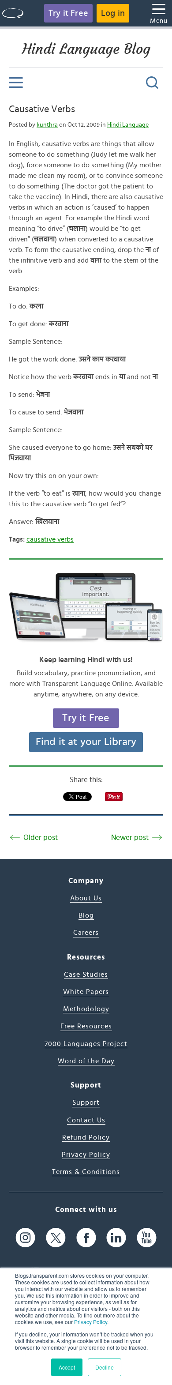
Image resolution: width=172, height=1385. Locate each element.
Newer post (130, 837)
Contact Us (86, 1120)
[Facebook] (86, 1238)
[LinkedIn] (116, 1238)
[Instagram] (25, 1238)
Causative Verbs (42, 109)
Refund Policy (86, 1137)
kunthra (47, 125)
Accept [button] (67, 1367)
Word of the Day (86, 1061)
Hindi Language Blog (86, 49)
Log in (113, 13)
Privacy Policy (90, 1321)
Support (86, 1102)
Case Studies (86, 974)
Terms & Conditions (86, 1171)
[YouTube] (147, 1238)
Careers (86, 932)
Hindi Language (128, 125)
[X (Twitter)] (56, 1238)
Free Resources (86, 1026)
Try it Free (68, 13)
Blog (86, 915)
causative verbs (50, 539)
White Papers (86, 991)
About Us (86, 898)
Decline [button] (104, 1367)
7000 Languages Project (86, 1043)
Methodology (86, 1008)
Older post (40, 837)
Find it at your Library (86, 742)
